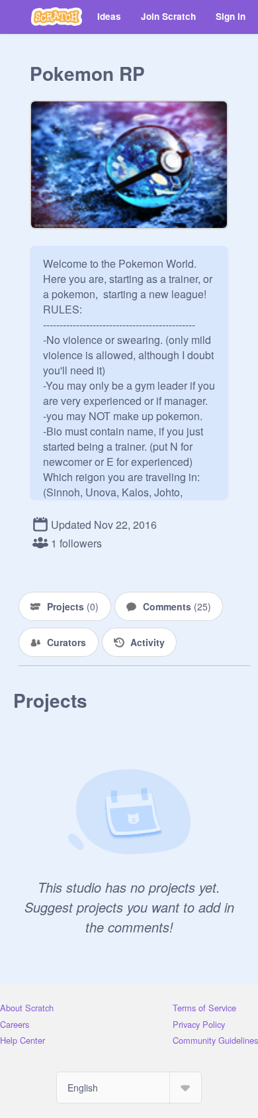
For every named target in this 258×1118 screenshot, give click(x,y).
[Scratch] (56, 16)
